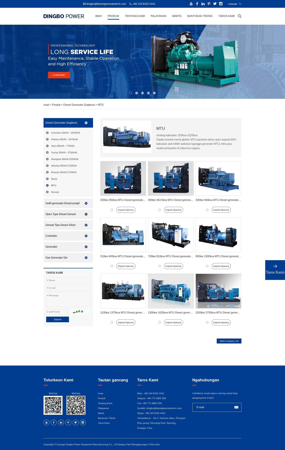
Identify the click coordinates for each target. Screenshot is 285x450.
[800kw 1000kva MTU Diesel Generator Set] (218, 234)
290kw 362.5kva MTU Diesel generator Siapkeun (177, 200)
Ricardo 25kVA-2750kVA (64, 172)
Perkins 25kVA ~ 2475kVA (64, 139)
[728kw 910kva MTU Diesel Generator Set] (171, 234)
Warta (177, 16)
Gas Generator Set (56, 257)
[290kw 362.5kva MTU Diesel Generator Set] (171, 178)
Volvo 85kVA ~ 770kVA (62, 146)
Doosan (55, 192)
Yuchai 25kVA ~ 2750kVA (64, 152)
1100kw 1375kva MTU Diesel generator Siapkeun (129, 312)
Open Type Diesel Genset (61, 214)
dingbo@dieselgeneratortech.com (106, 3)
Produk (113, 16)
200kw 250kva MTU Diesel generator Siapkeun (128, 200)
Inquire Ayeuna (126, 209)
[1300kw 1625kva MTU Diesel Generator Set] (171, 291)
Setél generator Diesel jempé (63, 203)
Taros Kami (226, 16)
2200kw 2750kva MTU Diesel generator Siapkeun (225, 312)
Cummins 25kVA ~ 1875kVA (65, 132)
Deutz (54, 178)
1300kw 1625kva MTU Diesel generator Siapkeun (177, 312)
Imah (98, 16)
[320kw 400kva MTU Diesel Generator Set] (218, 178)
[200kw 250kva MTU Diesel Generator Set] (123, 178)
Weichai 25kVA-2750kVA (64, 165)
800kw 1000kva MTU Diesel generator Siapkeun (224, 256)
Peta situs (155, 444)
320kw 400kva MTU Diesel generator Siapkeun (223, 200)
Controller (51, 235)
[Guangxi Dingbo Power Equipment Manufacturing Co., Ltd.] (64, 16)
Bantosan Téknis (200, 16)
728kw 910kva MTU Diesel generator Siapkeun (175, 256)
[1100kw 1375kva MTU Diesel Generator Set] (123, 291)
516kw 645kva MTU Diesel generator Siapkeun (128, 256)
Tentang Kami (135, 16)
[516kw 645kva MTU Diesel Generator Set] (123, 234)
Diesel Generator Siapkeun (79, 104)
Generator (51, 246)
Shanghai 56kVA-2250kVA (64, 159)
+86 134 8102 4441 (155, 413)
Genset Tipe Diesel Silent (60, 225)
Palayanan (158, 16)
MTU (53, 185)
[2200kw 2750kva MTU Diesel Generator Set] (218, 291)
